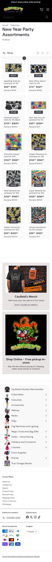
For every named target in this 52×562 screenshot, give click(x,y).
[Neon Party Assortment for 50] (38, 75)
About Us (6, 481)
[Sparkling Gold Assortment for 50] (13, 75)
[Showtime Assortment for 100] (13, 148)
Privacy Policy (8, 491)
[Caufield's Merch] (26, 279)
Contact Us (7, 485)
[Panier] (41, 9)
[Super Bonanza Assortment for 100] (38, 185)
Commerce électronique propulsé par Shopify (21, 556)
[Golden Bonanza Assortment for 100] (38, 148)
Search (5, 488)
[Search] (47, 17)
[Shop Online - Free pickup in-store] (26, 335)
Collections (15, 25)
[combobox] (26, 17)
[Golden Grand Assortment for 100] (13, 221)
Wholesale (6, 504)
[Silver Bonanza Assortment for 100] (13, 185)
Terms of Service (9, 501)
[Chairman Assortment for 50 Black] (13, 111)
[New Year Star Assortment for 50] (38, 111)
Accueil (5, 25)
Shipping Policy (8, 498)
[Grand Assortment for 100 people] (38, 221)
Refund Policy (7, 494)
